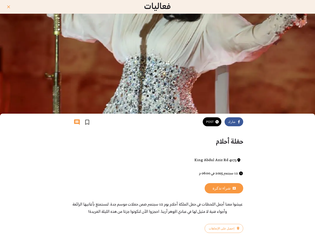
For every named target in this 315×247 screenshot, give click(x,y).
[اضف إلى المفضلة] (87, 122)
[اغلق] (8, 6)
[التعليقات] (77, 122)
